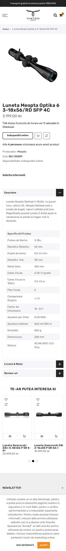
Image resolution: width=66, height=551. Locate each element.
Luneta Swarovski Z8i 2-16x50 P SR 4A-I (41, 446)
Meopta (21, 151)
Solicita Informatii (14, 175)
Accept (44, 545)
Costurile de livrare (27, 123)
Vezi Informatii (25, 545)
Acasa (6, 29)
